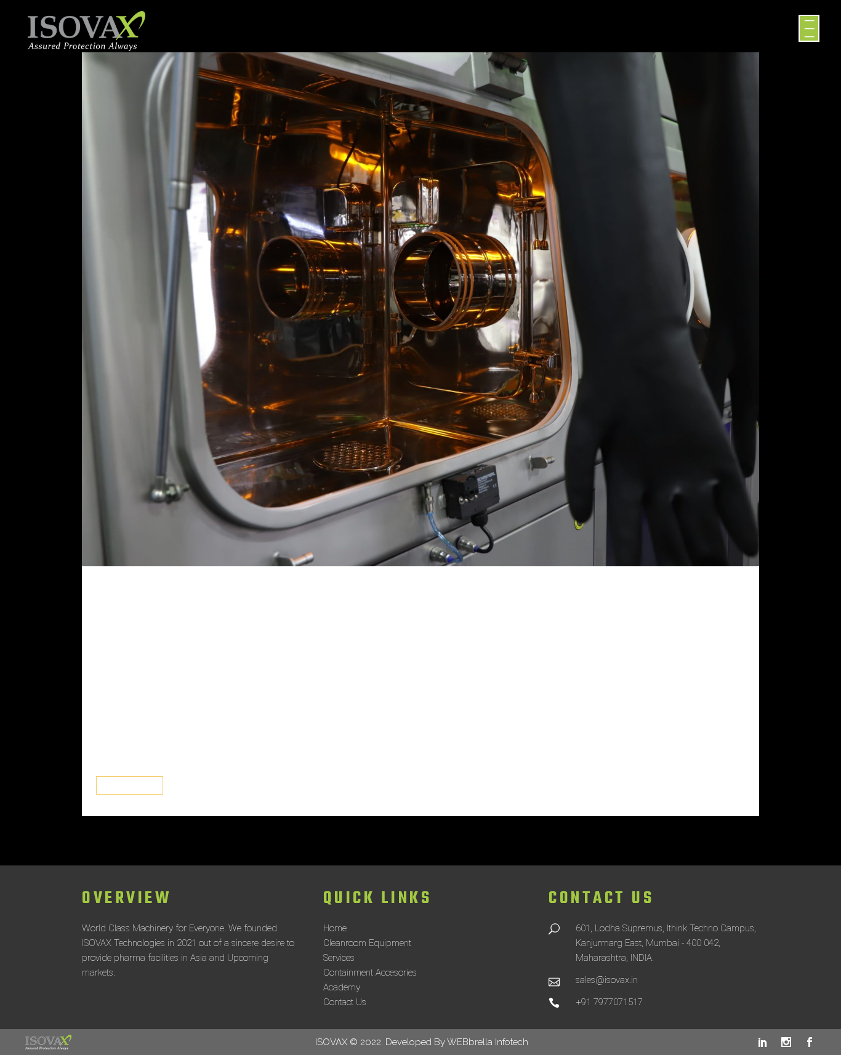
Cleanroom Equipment (367, 943)
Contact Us (344, 1002)
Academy (341, 987)
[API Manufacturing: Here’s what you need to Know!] (420, 309)
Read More (129, 785)
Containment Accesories (370, 972)
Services (339, 957)
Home (335, 928)
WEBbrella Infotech (487, 1042)
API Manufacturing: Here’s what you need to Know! (403, 645)
